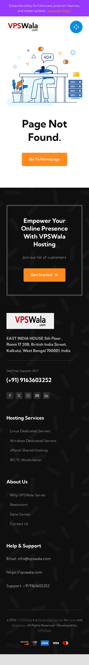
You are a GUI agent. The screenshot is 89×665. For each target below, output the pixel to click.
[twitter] (19, 395)
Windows (18, 625)
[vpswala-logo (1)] (22, 23)
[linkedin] (46, 395)
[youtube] (37, 395)
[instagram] (28, 395)
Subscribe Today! (59, 11)
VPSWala (25, 620)
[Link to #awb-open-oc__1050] (76, 27)
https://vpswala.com (24, 572)
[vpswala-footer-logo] (30, 315)
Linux (72, 620)
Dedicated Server (50, 620)
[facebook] (9, 395)
